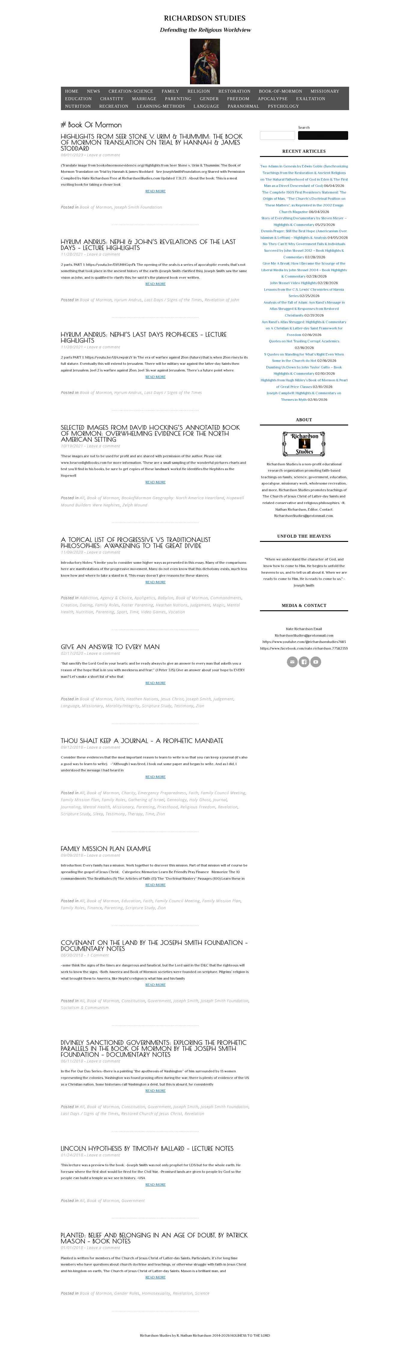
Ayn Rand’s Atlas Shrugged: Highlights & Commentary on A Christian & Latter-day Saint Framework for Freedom (304, 328)
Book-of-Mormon (280, 91)
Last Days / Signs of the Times (173, 299)
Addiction (89, 597)
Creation (69, 605)
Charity (129, 792)
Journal (220, 799)
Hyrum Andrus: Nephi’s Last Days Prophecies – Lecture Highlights (144, 337)
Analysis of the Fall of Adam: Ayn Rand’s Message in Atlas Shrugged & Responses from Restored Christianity (304, 308)
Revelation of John (222, 299)
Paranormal (244, 106)
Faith (119, 699)
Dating (86, 605)
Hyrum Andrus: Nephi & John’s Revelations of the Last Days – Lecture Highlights (148, 244)
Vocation (176, 611)
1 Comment (98, 955)
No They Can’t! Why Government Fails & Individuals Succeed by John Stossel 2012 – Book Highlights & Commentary (304, 250)
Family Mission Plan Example (106, 848)
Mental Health (96, 807)
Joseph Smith (198, 699)
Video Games (153, 611)
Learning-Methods (161, 106)
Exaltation (310, 99)
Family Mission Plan (80, 799)
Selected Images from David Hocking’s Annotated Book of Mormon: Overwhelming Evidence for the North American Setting (150, 433)
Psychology (283, 106)
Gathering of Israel (146, 799)
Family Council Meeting (223, 792)
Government (159, 1000)
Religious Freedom (198, 807)
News (93, 91)
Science (202, 1293)
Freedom (238, 99)
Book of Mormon (96, 207)
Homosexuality (156, 1293)
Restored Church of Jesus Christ (151, 1113)
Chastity (112, 99)
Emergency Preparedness (162, 792)
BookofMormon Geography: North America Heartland (173, 497)
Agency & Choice (116, 597)
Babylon (165, 597)
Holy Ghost (200, 799)
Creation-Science (131, 91)
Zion (200, 705)
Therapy (135, 813)
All (82, 497)
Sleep (98, 813)
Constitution (133, 1000)
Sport (122, 611)
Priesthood (167, 807)
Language (206, 106)
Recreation (113, 106)
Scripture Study (157, 705)
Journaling (71, 807)
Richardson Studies (205, 18)
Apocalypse (273, 99)
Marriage (144, 99)
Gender (209, 99)
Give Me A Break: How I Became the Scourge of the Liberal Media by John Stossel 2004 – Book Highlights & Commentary (304, 269)
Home (72, 91)
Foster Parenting (137, 605)
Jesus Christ (172, 699)
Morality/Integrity (123, 705)
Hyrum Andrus (128, 299)
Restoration (235, 91)
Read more (156, 191)
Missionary (325, 91)
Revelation (228, 807)
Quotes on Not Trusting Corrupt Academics (304, 341)
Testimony (184, 705)
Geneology (177, 799)
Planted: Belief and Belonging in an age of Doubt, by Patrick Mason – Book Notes (154, 1238)
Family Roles (107, 605)
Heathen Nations (172, 605)
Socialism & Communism (85, 1007)
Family (170, 91)
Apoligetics (144, 597)
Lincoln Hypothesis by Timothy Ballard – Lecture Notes (147, 1148)
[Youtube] (315, 661)
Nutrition (78, 106)
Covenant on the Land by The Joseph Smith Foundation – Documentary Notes (154, 945)
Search (304, 127)
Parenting (178, 99)
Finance (94, 907)
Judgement (200, 605)
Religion (199, 91)
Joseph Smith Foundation (138, 207)
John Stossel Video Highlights (293, 283)
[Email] (292, 661)
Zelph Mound (134, 505)
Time (134, 611)
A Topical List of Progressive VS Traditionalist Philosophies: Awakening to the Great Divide (136, 542)
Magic (219, 605)
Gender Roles (127, 1293)
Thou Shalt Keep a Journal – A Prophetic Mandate (142, 740)
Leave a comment (103, 155)
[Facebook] (304, 661)
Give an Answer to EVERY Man (110, 646)
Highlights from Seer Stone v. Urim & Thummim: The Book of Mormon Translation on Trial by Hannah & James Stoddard (152, 142)
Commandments (226, 597)
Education (78, 99)
